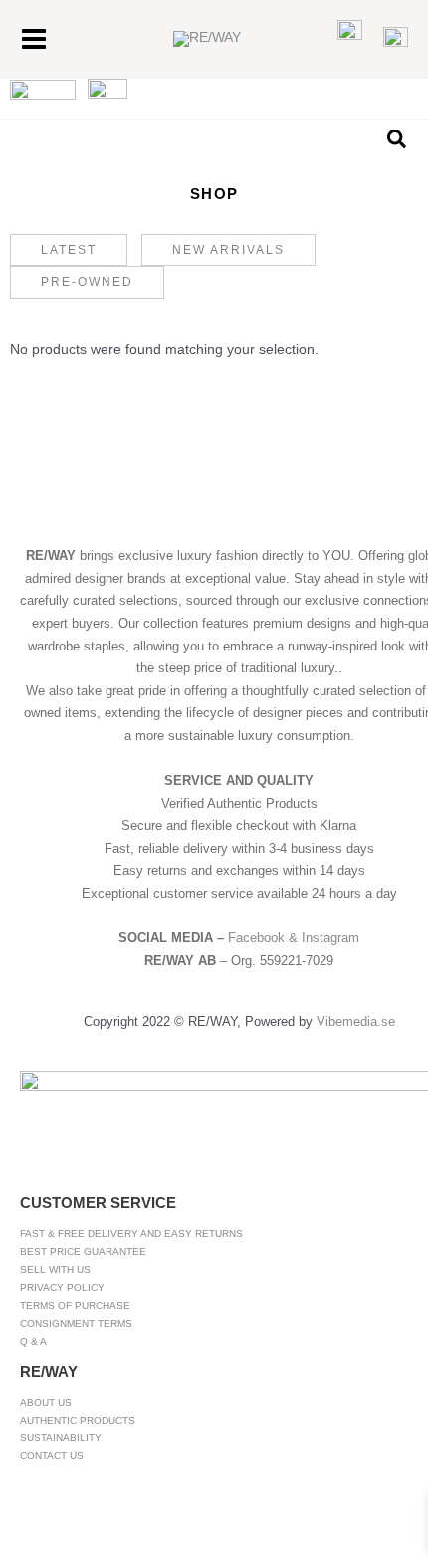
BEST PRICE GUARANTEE (83, 1251)
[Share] (127, 1520)
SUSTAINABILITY (61, 1437)
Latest (69, 250)
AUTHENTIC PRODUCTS (77, 1420)
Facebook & (265, 937)
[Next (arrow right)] (76, 1547)
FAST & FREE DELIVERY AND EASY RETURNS (131, 1233)
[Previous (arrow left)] (24, 1547)
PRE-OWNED (87, 282)
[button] (397, 140)
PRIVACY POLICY (62, 1287)
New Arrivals (228, 250)
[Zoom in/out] (24, 1520)
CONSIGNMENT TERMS (76, 1323)
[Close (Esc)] (179, 1520)
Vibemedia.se (356, 1021)
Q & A (33, 1341)
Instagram (330, 937)
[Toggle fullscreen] (76, 1520)
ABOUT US (46, 1402)
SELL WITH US (55, 1269)
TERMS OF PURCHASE (75, 1305)
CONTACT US (52, 1455)
